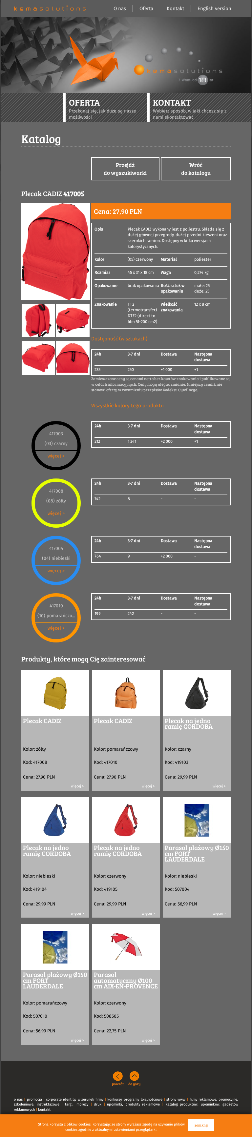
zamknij (201, 1125)
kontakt (44, 1109)
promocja (34, 1099)
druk (97, 1104)
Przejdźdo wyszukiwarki (125, 168)
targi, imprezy (77, 1104)
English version (214, 8)
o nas (18, 1099)
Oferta (146, 8)
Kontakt (175, 8)
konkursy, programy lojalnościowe (134, 1099)
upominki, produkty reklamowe (133, 1104)
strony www (175, 1099)
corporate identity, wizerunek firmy (74, 1099)
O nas (120, 8)
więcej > (56, 456)
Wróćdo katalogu (196, 168)
